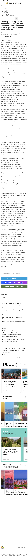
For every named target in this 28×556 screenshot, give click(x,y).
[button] (21, 364)
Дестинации (4, 275)
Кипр (9, 275)
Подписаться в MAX (12, 282)
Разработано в (17, 553)
